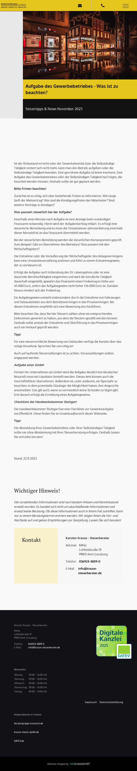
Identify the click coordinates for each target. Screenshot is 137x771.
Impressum (91, 702)
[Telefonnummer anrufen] (102, 5)
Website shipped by (68, 763)
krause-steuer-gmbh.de (26, 732)
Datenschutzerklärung (111, 702)
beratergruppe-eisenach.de (28, 723)
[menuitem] (91, 702)
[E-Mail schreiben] (79, 5)
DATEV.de (19, 740)
